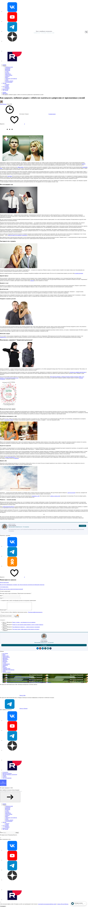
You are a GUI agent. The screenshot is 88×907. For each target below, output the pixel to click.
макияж (83, 163)
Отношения (5, 665)
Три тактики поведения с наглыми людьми (12, 675)
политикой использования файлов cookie (47, 904)
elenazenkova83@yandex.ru (17, 791)
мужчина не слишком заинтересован (78, 372)
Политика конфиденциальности (5, 791)
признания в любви (8, 419)
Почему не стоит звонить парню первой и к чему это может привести (27, 624)
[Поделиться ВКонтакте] (12, 546)
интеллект (10, 176)
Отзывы (4, 775)
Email (1, 598)
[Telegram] (12, 31)
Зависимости (5, 659)
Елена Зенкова (3, 104)
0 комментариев (52, 114)
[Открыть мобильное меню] (87, 32)
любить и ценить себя (55, 496)
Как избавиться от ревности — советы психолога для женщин (26, 626)
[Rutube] (50, 648)
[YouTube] (40, 648)
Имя (1, 595)
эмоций (32, 280)
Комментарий (3, 609)
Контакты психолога (7, 773)
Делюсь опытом (6, 657)
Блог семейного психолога (44, 31)
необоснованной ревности (8, 506)
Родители (5, 667)
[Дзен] (12, 41)
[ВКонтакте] (12, 11)
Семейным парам (6, 668)
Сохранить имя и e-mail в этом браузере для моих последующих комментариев (18, 600)
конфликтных (3, 337)
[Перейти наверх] (10, 797)
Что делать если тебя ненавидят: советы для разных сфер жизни (17, 677)
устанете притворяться (10, 457)
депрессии (16, 458)
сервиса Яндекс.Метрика (62, 904)
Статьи (4, 670)
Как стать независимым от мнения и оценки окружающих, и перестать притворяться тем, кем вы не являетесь (27, 682)
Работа (4, 666)
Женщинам (5, 658)
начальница (24, 235)
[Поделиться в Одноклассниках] (12, 566)
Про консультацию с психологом (10, 774)
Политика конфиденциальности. (35, 612)
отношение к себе (35, 496)
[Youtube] (12, 21)
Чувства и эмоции (7, 672)
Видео (4, 654)
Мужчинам (5, 661)
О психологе (5, 772)
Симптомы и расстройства (8, 669)
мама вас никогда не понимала (15, 235)
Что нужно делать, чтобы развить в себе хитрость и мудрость (25, 629)
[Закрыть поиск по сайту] (0, 837)
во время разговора (79, 273)
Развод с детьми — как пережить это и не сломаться (23, 622)
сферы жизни (20, 167)
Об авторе (83, 525)
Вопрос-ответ (6, 655)
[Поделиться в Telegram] (12, 556)
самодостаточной (71, 492)
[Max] (48, 648)
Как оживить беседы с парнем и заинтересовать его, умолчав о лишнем (18, 680)
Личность (5, 660)
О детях (4, 662)
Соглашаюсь (3, 906)
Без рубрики (5, 653)
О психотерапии (6, 663)
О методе (5, 776)
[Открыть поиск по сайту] (86, 32)
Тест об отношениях (7, 778)
